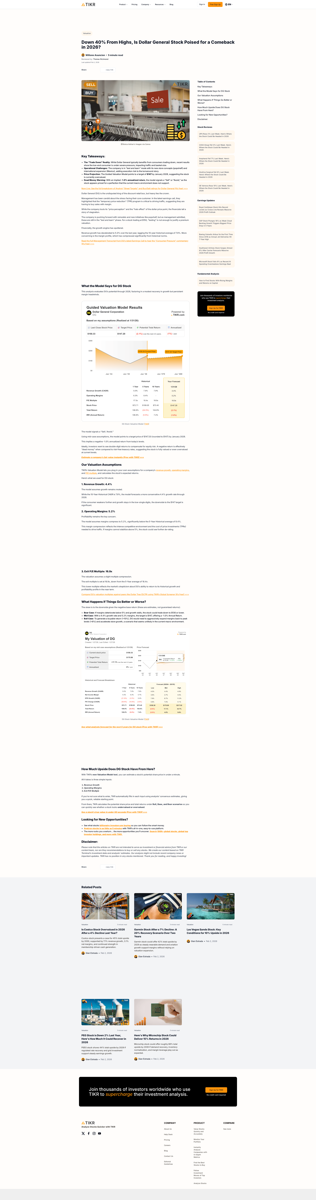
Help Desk (168, 1134)
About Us (168, 1129)
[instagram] (94, 1133)
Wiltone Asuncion (95, 55)
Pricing (134, 4)
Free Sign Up (215, 4)
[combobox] (229, 4)
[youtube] (99, 1133)
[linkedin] (97, 70)
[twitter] (89, 70)
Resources (159, 4)
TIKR (146, 424)
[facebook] (93, 70)
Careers (167, 1145)
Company (145, 4)
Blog (171, 4)
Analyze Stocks (200, 1183)
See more (227, 1129)
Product (122, 4)
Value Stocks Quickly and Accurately (199, 1131)
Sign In (202, 4)
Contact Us (168, 1156)
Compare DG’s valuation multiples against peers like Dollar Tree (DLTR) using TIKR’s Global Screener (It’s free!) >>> (135, 594)
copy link (109, 70)
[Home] (88, 4)
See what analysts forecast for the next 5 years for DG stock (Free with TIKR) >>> (122, 727)
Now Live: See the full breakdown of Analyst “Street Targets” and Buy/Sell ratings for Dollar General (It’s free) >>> (134, 188)
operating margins (180, 470)
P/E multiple (91, 473)
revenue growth (163, 470)
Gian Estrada (92, 953)
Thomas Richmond (100, 59)
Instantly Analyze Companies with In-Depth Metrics (200, 1152)
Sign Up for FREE (216, 308)
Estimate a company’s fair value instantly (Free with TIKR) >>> (112, 457)
